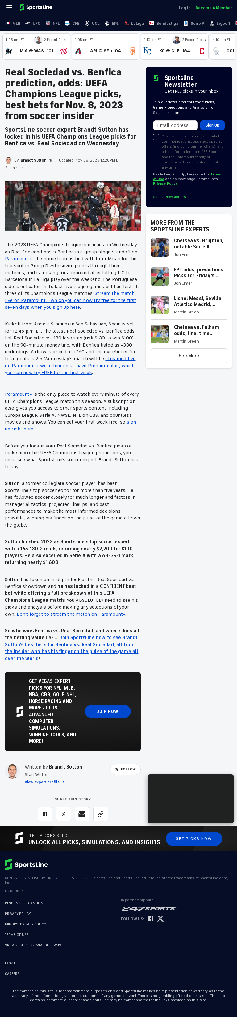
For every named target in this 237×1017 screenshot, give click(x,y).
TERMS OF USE (16, 935)
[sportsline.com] (36, 7)
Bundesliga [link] (167, 23)
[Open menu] (10, 8)
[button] (189, 250)
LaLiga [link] (137, 23)
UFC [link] (36, 23)
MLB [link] (16, 23)
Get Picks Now (194, 838)
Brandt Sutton (65, 767)
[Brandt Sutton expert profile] (12, 771)
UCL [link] (96, 23)
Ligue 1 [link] (223, 23)
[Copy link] (100, 814)
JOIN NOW (107, 711)
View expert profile (42, 782)
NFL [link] (56, 23)
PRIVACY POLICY (18, 913)
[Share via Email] (82, 814)
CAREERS (12, 974)
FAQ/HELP (13, 963)
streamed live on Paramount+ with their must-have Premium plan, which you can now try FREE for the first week (70, 366)
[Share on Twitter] (63, 814)
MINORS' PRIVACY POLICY (25, 924)
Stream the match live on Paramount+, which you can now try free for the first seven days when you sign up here (70, 300)
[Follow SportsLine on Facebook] (150, 919)
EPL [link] (115, 23)
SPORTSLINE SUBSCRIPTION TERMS (33, 945)
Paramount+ (18, 259)
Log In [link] (185, 8)
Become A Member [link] (214, 8)
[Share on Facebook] (45, 814)
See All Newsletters (169, 197)
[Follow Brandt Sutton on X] (51, 160)
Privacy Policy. (165, 183)
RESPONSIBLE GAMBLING (25, 903)
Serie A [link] (197, 23)
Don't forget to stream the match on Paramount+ (71, 614)
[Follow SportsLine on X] (160, 919)
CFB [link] (76, 23)
